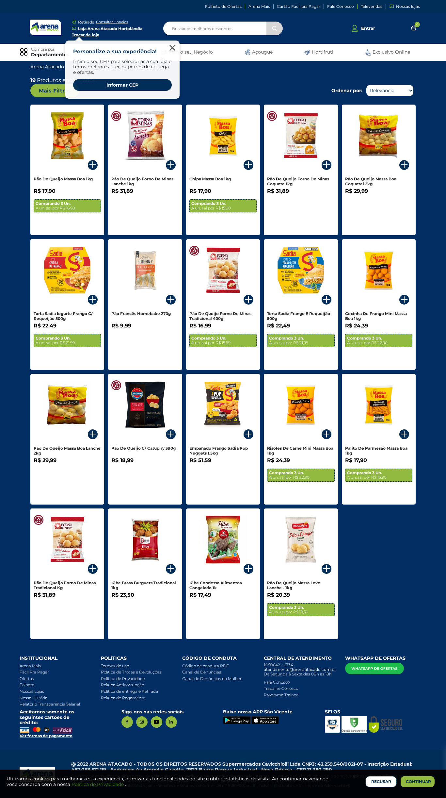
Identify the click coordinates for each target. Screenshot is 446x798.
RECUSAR (381, 781)
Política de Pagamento (123, 697)
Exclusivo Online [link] (390, 52)
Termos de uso (115, 665)
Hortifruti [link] (322, 52)
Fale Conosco (340, 6)
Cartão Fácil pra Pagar (298, 6)
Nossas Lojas (32, 691)
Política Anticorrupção (122, 684)
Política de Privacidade (123, 678)
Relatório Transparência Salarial (50, 704)
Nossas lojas (408, 6)
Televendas (371, 6)
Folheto (27, 684)
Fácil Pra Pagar (34, 672)
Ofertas (27, 678)
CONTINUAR (418, 781)
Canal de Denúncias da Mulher (212, 678)
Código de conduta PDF (205, 665)
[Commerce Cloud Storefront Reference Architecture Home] (45, 27)
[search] (223, 28)
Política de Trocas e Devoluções (131, 672)
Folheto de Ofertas (223, 6)
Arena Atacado (47, 67)
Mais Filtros (55, 91)
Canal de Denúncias (201, 672)
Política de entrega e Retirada (129, 691)
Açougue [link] (262, 52)
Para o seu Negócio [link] (190, 52)
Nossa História (33, 697)
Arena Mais (259, 6)
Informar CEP (122, 85)
